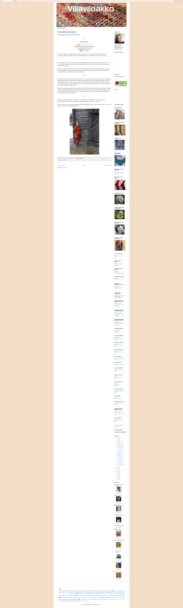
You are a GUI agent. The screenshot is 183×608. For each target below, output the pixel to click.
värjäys (85, 601)
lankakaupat (111, 593)
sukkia (74, 599)
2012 (117, 475)
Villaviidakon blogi (61, 28)
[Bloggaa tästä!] (78, 158)
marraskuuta (119, 443)
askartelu (75, 590)
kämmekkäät (105, 593)
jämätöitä (60, 592)
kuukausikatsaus (91, 593)
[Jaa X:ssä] (79, 158)
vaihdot (66, 601)
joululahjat (109, 591)
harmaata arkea (119, 562)
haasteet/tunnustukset (87, 591)
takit (92, 599)
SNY (121, 597)
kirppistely (121, 592)
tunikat (114, 599)
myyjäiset (107, 595)
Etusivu (84, 165)
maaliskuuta (119, 460)
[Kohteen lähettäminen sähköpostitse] (77, 158)
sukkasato (67, 599)
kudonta (84, 593)
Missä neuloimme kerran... (119, 515)
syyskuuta (119, 447)
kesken (87, 592)
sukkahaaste (61, 599)
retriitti (117, 597)
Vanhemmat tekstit (107, 165)
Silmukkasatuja (119, 505)
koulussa (78, 593)
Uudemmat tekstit (61, 165)
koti (69, 593)
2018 (117, 438)
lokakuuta (119, 445)
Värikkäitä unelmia (120, 525)
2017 (117, 440)
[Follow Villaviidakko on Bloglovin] (120, 432)
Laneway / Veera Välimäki (86, 44)
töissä (123, 599)
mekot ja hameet (64, 160)
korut (66, 593)
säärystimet (87, 599)
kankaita (66, 592)
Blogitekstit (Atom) (64, 167)
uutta (61, 601)
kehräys (81, 592)
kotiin (73, 593)
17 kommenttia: (71, 158)
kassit (70, 592)
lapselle (72, 595)
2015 (117, 469)
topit (101, 599)
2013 (117, 473)
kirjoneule (116, 592)
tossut (105, 599)
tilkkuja (97, 599)
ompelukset (64, 597)
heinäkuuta (119, 449)
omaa (122, 595)
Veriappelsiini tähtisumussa (68, 35)
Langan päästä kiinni (119, 485)
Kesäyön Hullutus (102, 592)
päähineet (104, 597)
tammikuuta (119, 464)
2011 (117, 477)
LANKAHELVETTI (120, 540)
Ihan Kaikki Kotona (118, 551)
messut (93, 595)
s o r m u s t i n (119, 571)
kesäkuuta (119, 451)
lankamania (119, 593)
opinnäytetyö (72, 597)
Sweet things (118, 495)
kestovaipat (93, 592)
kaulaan (75, 592)
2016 (117, 467)
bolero (79, 590)
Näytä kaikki (122, 580)
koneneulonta (61, 593)
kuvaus (99, 593)
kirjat (110, 592)
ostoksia (78, 597)
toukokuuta (119, 453)
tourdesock (110, 599)
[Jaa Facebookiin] (81, 158)
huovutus (102, 590)
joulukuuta (119, 441)
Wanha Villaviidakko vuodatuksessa (118, 425)
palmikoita (89, 597)
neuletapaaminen (114, 595)
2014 (117, 471)
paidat (83, 597)
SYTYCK (82, 599)
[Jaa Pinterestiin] (82, 158)
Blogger (99, 604)
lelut (79, 595)
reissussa (111, 597)
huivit (96, 591)
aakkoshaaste (62, 591)
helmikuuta (119, 462)
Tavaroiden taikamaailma (119, 529)
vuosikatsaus (79, 601)
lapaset (60, 595)
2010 (117, 478)
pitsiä (98, 597)
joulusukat (116, 590)
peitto (93, 597)
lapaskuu (66, 595)
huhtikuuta (119, 455)
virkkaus (72, 601)
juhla (121, 591)
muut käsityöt (100, 595)
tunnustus (119, 599)
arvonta (69, 591)
